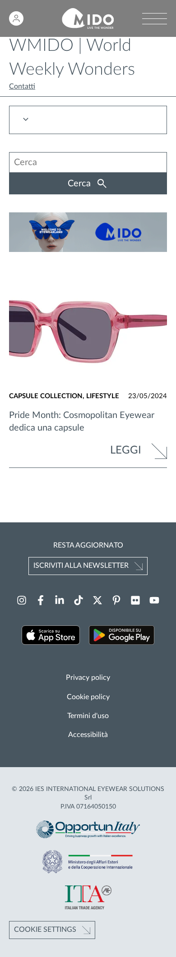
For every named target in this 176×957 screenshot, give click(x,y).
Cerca (80, 183)
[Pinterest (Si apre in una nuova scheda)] (116, 600)
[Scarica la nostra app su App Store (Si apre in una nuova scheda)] (51, 636)
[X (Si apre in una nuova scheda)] (97, 600)
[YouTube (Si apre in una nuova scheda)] (154, 600)
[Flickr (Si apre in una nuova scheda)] (135, 600)
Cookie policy (88, 697)
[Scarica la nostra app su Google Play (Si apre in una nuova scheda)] (121, 636)
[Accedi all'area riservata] (16, 18)
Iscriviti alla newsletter (81, 565)
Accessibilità (88, 734)
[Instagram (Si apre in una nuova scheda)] (21, 600)
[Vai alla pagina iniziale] (88, 18)
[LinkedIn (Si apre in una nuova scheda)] (59, 600)
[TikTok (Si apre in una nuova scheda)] (78, 600)
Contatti (22, 86)
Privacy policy (88, 677)
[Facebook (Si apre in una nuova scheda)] (40, 600)
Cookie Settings (45, 929)
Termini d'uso (88, 715)
